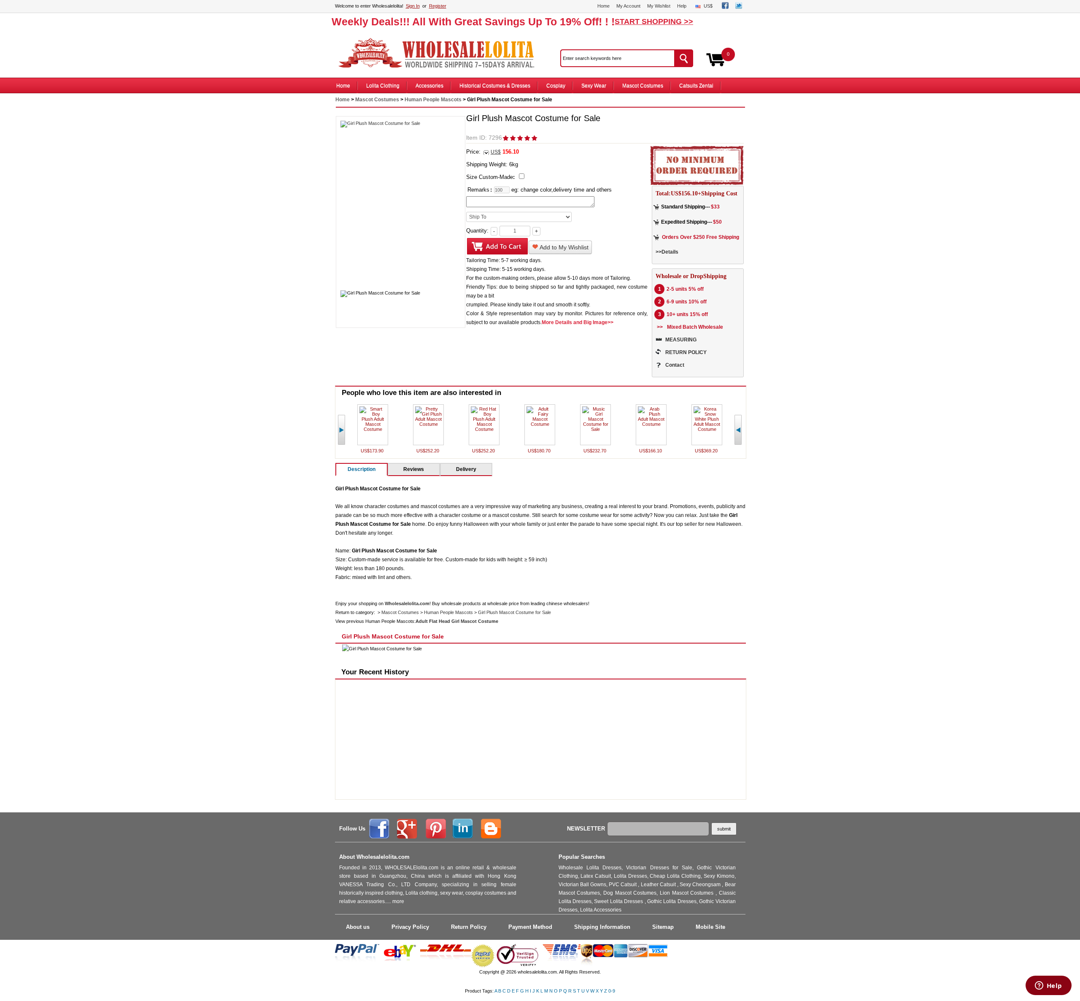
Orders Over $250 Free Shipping (700, 237)
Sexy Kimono (719, 876)
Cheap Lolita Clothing (675, 876)
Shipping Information (602, 927)
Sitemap (663, 927)
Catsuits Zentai (696, 86)
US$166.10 (651, 450)
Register (437, 5)
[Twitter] (738, 7)
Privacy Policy (410, 927)
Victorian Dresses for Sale (659, 868)
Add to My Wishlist (563, 247)
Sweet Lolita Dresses (619, 901)
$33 (715, 207)
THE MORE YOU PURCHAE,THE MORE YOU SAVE (440, 53)
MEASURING (681, 340)
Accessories (429, 86)
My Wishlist (658, 5)
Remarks (478, 190)
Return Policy (468, 927)
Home (603, 5)
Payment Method (530, 927)
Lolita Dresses (630, 876)
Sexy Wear (593, 86)
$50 (717, 222)
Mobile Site (710, 927)
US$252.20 (428, 450)
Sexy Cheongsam (701, 884)
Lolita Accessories (600, 910)
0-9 (611, 990)
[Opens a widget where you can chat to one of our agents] (1048, 986)
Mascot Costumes (642, 86)
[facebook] (725, 7)
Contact (674, 365)
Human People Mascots (433, 100)
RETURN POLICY (686, 352)
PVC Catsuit (623, 884)
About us (358, 927)
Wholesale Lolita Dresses (590, 868)
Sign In (413, 5)
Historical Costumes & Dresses (494, 86)
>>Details (667, 252)
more (398, 901)
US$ (708, 5)
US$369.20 (707, 450)
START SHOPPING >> (654, 21)
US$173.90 (373, 450)
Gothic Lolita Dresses (672, 901)
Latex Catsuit (595, 876)
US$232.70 (595, 450)
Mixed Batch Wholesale (695, 327)
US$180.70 (540, 450)
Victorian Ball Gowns (582, 884)
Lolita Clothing (383, 86)
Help (681, 5)
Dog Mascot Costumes (629, 893)
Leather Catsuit (659, 884)
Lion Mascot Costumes (688, 893)
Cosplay (555, 86)
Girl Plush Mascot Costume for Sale (514, 612)
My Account (628, 5)
